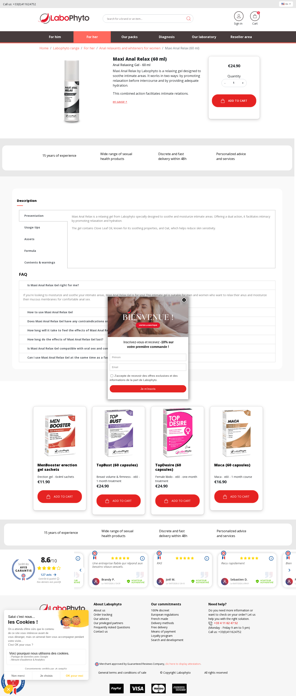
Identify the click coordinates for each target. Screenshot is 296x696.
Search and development (167, 640)
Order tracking (103, 614)
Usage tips (32, 227)
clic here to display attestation (183, 664)
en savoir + (120, 102)
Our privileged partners (108, 623)
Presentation (33, 216)
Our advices (101, 619)
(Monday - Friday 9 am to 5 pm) (229, 628)
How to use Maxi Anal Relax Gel (50, 312)
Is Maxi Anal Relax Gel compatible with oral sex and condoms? (72, 348)
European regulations (165, 614)
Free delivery (159, 627)
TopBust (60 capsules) (117, 465)
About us (99, 610)
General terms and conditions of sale (122, 672)
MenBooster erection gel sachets (57, 467)
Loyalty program (162, 636)
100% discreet (160, 610)
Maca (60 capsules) (232, 465)
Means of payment (163, 631)
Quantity (234, 76)
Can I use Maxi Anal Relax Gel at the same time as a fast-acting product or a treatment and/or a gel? (101, 357)
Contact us (101, 631)
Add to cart (237, 101)
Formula (30, 251)
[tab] (43, 216)
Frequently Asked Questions (112, 627)
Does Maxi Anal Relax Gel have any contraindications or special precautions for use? (88, 321)
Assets (29, 239)
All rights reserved (216, 672)
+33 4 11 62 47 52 (225, 623)
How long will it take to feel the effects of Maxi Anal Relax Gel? (73, 330)
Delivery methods (162, 623)
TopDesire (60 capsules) (168, 467)
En (287, 3)
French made (159, 619)
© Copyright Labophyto (175, 672)
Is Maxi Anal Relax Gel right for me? (53, 285)
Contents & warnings (39, 262)
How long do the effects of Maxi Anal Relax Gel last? (65, 339)
